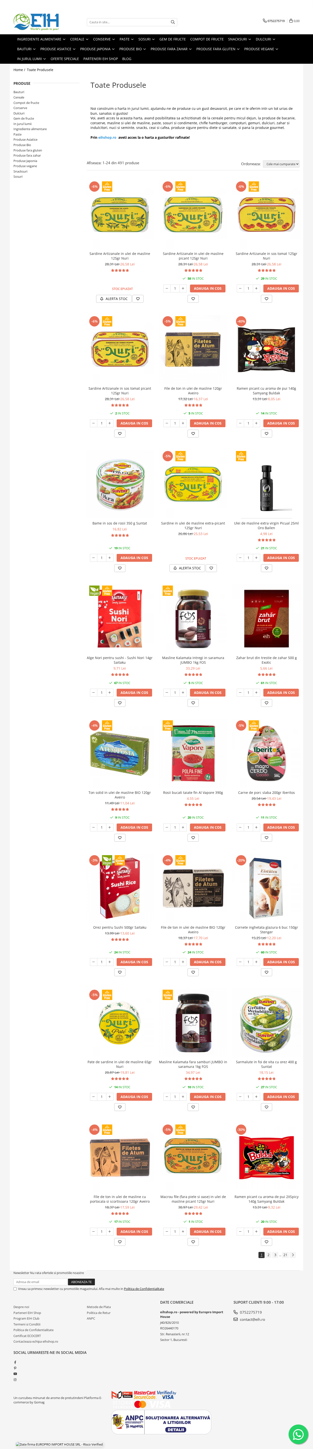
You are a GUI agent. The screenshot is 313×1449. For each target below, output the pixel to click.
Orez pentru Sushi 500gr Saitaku (119, 927)
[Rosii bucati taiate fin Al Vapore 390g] (193, 753)
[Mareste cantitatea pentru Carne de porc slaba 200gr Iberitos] (256, 827)
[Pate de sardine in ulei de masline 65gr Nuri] (120, 1022)
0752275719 (250, 1312)
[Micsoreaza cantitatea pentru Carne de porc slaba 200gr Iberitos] (240, 827)
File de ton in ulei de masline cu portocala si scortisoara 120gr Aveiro (120, 1199)
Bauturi (18, 92)
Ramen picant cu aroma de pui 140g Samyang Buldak (266, 390)
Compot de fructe (26, 102)
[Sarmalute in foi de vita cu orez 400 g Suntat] (266, 1022)
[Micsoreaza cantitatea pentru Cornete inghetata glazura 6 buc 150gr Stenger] (240, 962)
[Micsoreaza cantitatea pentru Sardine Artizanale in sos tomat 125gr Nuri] (240, 288)
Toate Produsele (40, 69)
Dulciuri (18, 113)
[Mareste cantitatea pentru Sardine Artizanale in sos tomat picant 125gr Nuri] (109, 423)
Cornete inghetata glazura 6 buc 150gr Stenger (266, 929)
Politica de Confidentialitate (144, 1289)
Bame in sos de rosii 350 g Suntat (119, 523)
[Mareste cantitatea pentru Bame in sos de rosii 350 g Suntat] (109, 558)
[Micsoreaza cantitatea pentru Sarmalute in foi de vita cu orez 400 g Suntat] (240, 1097)
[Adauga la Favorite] (138, 299)
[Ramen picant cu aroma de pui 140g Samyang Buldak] (266, 349)
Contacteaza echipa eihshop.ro (35, 1341)
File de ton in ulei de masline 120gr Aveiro (193, 390)
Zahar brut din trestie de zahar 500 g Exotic (266, 660)
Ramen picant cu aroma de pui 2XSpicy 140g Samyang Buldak (267, 1199)
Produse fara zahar (27, 155)
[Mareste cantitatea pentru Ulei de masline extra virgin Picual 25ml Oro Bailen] (256, 558)
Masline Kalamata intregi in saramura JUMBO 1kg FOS (193, 660)
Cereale (18, 97)
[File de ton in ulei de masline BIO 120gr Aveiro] (193, 888)
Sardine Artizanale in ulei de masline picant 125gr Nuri (193, 256)
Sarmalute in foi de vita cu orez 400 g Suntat (266, 1064)
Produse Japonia (25, 161)
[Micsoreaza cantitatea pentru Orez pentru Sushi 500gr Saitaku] (93, 962)
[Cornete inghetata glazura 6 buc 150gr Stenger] (266, 888)
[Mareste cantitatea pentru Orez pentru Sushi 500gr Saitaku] (109, 962)
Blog (126, 58)
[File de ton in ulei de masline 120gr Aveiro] (193, 349)
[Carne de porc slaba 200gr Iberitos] (266, 753)
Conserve (20, 108)
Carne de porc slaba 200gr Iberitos (266, 792)
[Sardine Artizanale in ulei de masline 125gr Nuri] (120, 214)
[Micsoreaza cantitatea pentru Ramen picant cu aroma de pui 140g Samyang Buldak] (240, 423)
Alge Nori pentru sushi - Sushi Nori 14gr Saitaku (120, 660)
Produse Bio (22, 145)
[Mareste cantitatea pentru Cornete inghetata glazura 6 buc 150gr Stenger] (256, 962)
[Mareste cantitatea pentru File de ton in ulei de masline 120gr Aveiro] (183, 423)
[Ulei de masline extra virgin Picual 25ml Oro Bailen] (266, 484)
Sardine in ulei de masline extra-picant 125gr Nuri (193, 525)
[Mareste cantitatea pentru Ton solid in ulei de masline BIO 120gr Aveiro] (109, 827)
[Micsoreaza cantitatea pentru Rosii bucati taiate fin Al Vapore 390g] (167, 827)
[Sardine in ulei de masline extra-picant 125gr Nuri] (193, 484)
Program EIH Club (26, 1318)
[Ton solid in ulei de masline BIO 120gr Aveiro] (120, 753)
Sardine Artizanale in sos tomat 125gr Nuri (266, 256)
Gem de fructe (23, 118)
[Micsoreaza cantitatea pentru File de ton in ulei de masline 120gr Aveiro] (167, 423)
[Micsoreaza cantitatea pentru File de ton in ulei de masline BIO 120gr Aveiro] (167, 962)
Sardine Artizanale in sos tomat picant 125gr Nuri (120, 390)
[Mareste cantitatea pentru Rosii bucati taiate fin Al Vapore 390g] (183, 827)
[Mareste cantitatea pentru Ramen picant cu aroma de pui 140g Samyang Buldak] (256, 423)
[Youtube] (15, 1374)
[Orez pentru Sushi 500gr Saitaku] (120, 888)
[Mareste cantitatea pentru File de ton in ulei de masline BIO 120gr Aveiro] (183, 962)
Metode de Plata (99, 1307)
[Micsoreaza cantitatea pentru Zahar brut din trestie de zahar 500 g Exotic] (240, 693)
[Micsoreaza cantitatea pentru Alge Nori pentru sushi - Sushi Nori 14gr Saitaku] (93, 693)
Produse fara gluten (27, 150)
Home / (19, 69)
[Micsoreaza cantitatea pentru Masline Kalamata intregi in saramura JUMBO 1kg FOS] (167, 693)
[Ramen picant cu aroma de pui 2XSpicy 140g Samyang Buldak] (266, 1157)
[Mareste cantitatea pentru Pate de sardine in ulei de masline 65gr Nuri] (109, 1097)
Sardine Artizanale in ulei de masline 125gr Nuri (119, 256)
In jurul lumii (22, 124)
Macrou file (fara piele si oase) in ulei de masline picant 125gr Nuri (193, 1199)
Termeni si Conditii (26, 1324)
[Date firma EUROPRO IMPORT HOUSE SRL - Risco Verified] (59, 1444)
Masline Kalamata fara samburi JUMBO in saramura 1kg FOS (193, 1064)
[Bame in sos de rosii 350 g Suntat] (120, 484)
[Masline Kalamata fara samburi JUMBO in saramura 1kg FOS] (193, 1022)
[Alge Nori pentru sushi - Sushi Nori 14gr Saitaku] (120, 618)
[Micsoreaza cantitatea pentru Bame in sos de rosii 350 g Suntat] (93, 558)
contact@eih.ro (252, 1319)
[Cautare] (172, 22)
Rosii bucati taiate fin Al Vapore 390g (193, 792)
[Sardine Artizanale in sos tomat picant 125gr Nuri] (120, 349)
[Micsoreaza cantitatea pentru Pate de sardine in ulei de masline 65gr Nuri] (93, 1097)
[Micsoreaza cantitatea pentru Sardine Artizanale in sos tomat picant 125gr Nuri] (93, 423)
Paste (17, 134)
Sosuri (17, 176)
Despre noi (21, 1307)
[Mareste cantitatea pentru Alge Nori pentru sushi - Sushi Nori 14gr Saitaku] (109, 693)
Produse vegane (25, 166)
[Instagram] (15, 1379)
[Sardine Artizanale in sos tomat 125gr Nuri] (266, 214)
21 (285, 1254)
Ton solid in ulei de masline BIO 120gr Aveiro (120, 794)
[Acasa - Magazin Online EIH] (37, 22)
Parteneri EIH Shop (27, 1313)
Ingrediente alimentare (30, 129)
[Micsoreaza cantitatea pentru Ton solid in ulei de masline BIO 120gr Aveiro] (93, 827)
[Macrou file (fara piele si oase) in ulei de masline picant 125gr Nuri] (193, 1157)
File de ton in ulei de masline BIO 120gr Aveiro (193, 929)
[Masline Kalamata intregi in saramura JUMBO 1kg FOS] (193, 618)
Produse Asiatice (25, 139)
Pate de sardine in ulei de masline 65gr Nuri (120, 1064)
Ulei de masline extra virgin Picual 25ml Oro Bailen (266, 525)
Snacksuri (20, 171)
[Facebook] (15, 1362)
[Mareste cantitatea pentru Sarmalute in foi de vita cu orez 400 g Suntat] (256, 1097)
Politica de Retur (99, 1313)
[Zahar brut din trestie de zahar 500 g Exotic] (266, 618)
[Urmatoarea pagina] (293, 1255)
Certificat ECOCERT (27, 1336)
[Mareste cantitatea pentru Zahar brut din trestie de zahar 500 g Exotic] (256, 693)
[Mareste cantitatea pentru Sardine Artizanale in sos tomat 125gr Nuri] (256, 288)
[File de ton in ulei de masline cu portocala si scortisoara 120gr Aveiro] (120, 1157)
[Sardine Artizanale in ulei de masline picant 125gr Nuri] (193, 214)
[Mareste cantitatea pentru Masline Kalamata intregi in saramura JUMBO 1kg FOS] (183, 693)
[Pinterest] (15, 1368)
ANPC (91, 1318)
